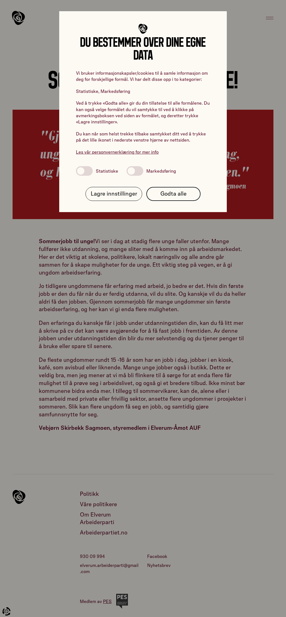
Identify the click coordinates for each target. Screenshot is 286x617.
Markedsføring (161, 171)
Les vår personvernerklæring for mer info (117, 152)
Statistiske (107, 171)
